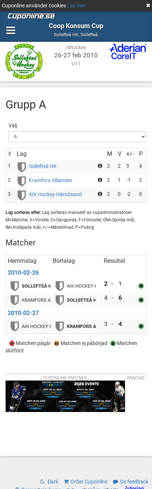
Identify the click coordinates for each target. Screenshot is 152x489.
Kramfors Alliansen (50, 180)
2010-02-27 (23, 312)
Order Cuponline (88, 482)
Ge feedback (134, 482)
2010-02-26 (23, 272)
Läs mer (76, 6)
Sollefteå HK (43, 166)
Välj (12, 125)
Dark (52, 482)
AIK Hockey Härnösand (55, 194)
